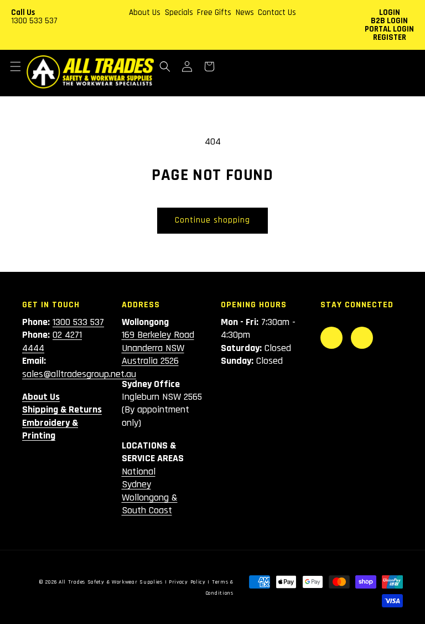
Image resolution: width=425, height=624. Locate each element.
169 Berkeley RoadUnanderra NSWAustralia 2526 (158, 347)
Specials (179, 12)
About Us (144, 12)
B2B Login (389, 21)
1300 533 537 (34, 21)
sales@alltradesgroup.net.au (79, 374)
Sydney (136, 484)
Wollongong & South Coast (150, 504)
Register (389, 37)
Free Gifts (214, 12)
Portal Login (389, 29)
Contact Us (277, 12)
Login (389, 12)
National (139, 471)
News (245, 12)
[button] (15, 66)
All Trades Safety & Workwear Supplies (111, 582)
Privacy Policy (187, 582)
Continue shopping (212, 220)
